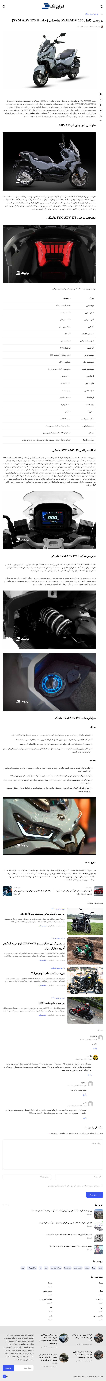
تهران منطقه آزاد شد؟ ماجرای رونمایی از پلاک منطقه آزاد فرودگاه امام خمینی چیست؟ (62, 1211)
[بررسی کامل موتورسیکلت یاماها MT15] (85, 921)
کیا (51, 1308)
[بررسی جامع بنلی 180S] (85, 1010)
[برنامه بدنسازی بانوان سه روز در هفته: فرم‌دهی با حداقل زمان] (98, 1249)
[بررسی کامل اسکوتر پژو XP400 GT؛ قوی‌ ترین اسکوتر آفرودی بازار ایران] (85, 951)
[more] (101, 120)
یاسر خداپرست (95, 26)
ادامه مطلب (42, 926)
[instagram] (7, 1376)
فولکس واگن (98, 1316)
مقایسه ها (99, 1299)
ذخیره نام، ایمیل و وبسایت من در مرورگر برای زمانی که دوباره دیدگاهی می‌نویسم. (74, 1186)
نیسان (101, 1291)
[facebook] (101, 94)
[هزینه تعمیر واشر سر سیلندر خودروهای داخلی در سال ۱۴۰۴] (98, 1338)
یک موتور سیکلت (89, 873)
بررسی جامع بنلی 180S (52, 1002)
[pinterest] (101, 105)
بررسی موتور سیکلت (91, 14)
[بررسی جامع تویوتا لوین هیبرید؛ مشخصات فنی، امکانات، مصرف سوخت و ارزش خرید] (64, 1338)
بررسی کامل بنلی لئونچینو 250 (48, 973)
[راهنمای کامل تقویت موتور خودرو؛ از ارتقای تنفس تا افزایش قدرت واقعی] (98, 1355)
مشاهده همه (6, 1205)
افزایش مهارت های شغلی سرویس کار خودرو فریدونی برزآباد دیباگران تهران (65, 1223)
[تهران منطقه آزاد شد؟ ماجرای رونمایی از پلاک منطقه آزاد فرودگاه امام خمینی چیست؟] (98, 1214)
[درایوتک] (53, 6)
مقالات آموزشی (46, 1299)
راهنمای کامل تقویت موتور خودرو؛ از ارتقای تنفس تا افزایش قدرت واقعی (82, 1354)
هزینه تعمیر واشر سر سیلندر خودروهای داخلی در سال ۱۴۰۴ (82, 1337)
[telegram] (101, 110)
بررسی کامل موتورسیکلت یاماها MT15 (42, 913)
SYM (43, 101)
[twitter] (101, 100)
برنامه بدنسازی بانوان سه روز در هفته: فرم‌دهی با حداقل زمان (70, 1246)
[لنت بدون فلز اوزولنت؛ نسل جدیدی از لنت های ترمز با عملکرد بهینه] (98, 1238)
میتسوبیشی (47, 1291)
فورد (50, 1316)
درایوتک (32, 113)
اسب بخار (64, 320)
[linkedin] (101, 116)
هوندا (50, 1283)
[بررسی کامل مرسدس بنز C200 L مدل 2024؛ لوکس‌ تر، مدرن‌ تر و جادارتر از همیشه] (64, 1358)
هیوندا (101, 1283)
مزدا (101, 1308)
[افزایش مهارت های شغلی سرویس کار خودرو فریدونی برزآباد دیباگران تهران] (98, 1226)
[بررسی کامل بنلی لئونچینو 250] (85, 980)
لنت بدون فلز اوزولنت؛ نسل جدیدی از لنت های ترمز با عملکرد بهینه (69, 1234)
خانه (102, 14)
